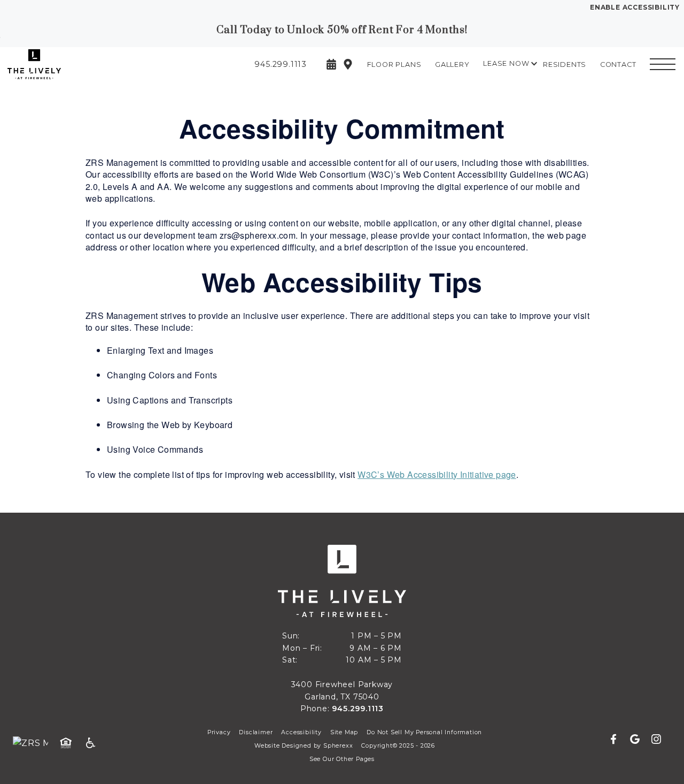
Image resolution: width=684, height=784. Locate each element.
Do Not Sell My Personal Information (424, 732)
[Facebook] (617, 740)
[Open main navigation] (662, 64)
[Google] (639, 740)
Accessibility (301, 732)
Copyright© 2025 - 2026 (398, 745)
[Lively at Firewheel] (67, 64)
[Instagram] (656, 740)
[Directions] (348, 64)
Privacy (219, 732)
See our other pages (342, 759)
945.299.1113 (358, 708)
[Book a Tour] (331, 64)
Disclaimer (256, 732)
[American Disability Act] (94, 743)
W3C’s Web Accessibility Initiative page (436, 474)
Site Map (344, 732)
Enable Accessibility (635, 7)
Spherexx (338, 745)
